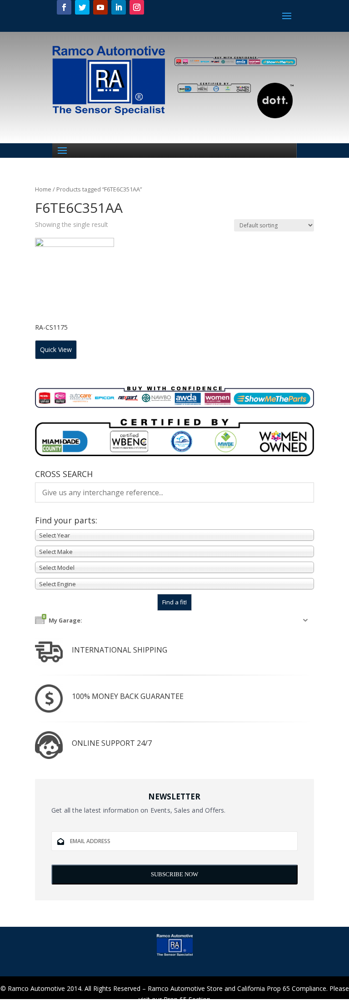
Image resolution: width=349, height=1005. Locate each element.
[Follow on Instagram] (137, 7)
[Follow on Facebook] (64, 7)
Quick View (56, 349)
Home (43, 189)
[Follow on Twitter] (82, 7)
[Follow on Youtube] (100, 7)
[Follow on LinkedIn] (118, 7)
